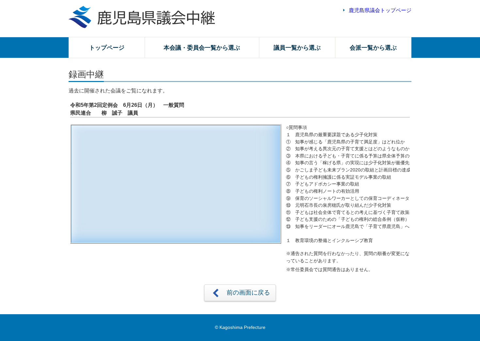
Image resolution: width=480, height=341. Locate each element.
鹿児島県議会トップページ (380, 10)
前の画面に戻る (248, 292)
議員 (297, 47)
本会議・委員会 (202, 47)
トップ (106, 47)
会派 (373, 47)
